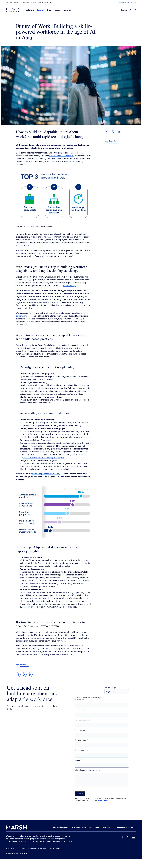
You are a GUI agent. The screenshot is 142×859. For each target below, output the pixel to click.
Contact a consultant (24, 666)
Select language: (111, 687)
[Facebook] (122, 837)
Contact (124, 10)
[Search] (135, 10)
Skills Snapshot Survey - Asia (45, 473)
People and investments (103, 827)
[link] (18, 674)
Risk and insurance (60, 827)
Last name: (79, 710)
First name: (79, 700)
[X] (128, 837)
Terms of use (10, 848)
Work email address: (82, 720)
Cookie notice (42, 848)
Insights (40, 10)
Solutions (30, 10)
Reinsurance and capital (81, 827)
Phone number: (80, 730)
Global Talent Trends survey (61, 155)
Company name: (81, 740)
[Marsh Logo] (16, 827)
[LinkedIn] (133, 837)
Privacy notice (21, 848)
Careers (57, 10)
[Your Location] (130, 10)
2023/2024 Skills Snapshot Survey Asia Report (43, 457)
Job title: (78, 760)
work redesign (69, 285)
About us (67, 10)
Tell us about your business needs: (87, 770)
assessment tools (30, 607)
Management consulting (126, 827)
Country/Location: (81, 750)
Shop (49, 10)
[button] (135, 2)
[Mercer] (14, 10)
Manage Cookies (54, 848)
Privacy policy (103, 800)
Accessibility (32, 848)
